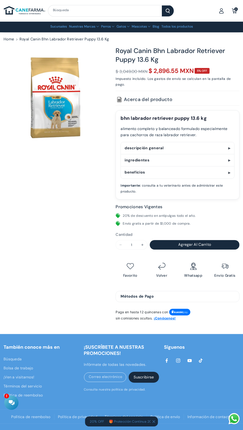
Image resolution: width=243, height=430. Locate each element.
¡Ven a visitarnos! (19, 377)
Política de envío (165, 416)
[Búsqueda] (168, 10)
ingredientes (137, 160)
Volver (161, 275)
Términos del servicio (23, 386)
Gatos (121, 26)
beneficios (135, 172)
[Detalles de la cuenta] (221, 11)
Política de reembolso (23, 395)
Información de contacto (209, 416)
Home (9, 39)
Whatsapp (193, 275)
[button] (234, 11)
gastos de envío (167, 79)
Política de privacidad (78, 416)
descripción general (144, 147)
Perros (106, 26)
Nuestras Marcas (82, 26)
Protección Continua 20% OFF (134, 421)
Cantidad (124, 234)
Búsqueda (13, 359)
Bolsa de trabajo (18, 368)
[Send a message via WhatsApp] (234, 418)
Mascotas (139, 26)
